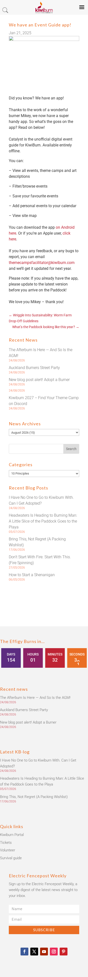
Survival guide (11, 858)
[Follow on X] (34, 951)
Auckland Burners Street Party (34, 367)
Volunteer (7, 850)
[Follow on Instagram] (54, 951)
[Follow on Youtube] (44, 951)
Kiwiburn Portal (12, 835)
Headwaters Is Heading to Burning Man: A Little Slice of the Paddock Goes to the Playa (43, 521)
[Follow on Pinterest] (63, 951)
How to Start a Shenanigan (32, 574)
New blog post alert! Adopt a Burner (39, 379)
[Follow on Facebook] (24, 951)
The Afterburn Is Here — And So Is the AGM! (35, 697)
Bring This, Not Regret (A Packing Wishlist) (34, 797)
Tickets (6, 842)
